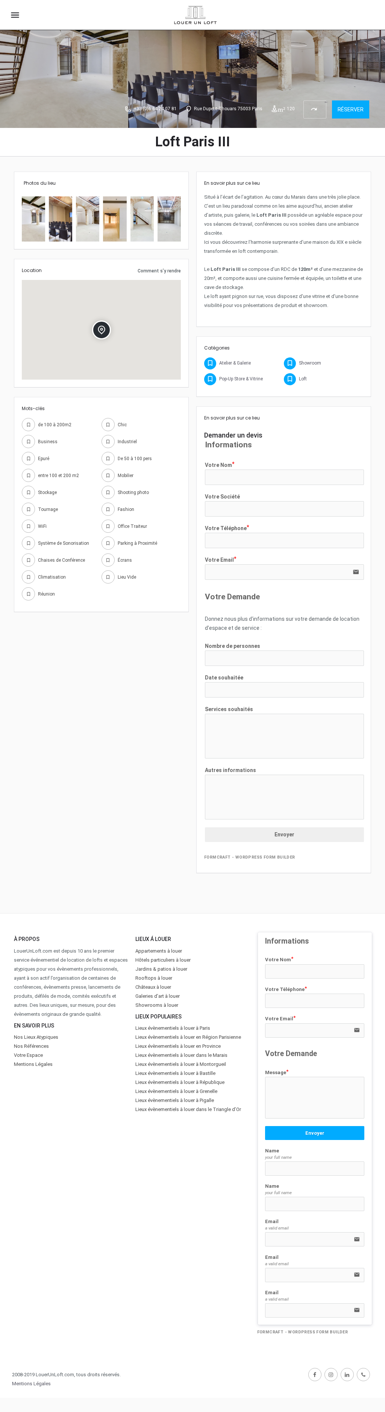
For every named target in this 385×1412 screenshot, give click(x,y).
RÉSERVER (351, 109)
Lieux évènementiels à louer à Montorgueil (180, 1064)
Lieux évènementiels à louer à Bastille (175, 1073)
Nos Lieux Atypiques (36, 1037)
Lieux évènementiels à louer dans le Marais (181, 1055)
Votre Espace (28, 1055)
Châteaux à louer (153, 987)
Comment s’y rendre (159, 271)
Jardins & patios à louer (161, 969)
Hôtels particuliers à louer (163, 960)
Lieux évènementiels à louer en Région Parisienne (188, 1037)
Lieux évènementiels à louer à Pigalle (174, 1100)
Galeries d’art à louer (157, 996)
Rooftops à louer (153, 978)
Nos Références (31, 1046)
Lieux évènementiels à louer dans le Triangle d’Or (188, 1109)
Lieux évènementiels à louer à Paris (172, 1028)
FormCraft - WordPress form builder (249, 857)
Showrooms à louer (156, 1005)
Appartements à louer (158, 951)
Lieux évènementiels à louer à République (179, 1082)
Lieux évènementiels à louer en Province (178, 1046)
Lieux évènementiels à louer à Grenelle (176, 1091)
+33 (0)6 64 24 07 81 (155, 108)
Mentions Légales (33, 1064)
